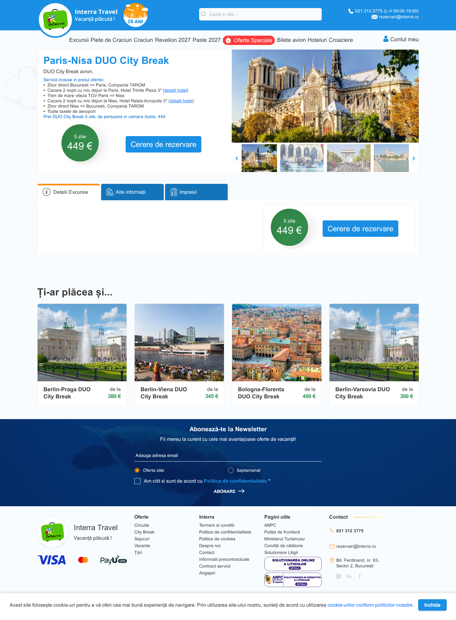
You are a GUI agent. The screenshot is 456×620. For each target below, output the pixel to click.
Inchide (432, 605)
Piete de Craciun (111, 40)
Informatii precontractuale (224, 559)
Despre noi (210, 545)
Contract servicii (214, 566)
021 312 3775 (350, 530)
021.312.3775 (387, 10)
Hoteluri (317, 40)
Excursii (79, 40)
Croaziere (341, 40)
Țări (138, 552)
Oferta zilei (153, 470)
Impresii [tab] (188, 192)
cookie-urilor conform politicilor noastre (370, 605)
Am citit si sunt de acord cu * (207, 481)
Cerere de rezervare (163, 144)
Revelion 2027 (173, 40)
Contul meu (404, 39)
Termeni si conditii (216, 525)
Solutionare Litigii (281, 552)
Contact (206, 552)
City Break (144, 531)
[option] (325, 96)
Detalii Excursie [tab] (70, 192)
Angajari (207, 572)
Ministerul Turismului (284, 538)
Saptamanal (247, 470)
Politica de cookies (217, 538)
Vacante (142, 545)
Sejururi (142, 538)
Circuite (141, 525)
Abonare (225, 491)
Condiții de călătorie (283, 545)
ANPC (270, 525)
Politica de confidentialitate (235, 481)
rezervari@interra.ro (399, 16)
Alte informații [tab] (131, 192)
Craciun (143, 40)
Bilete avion (291, 40)
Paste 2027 (207, 40)
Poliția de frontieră (282, 531)
